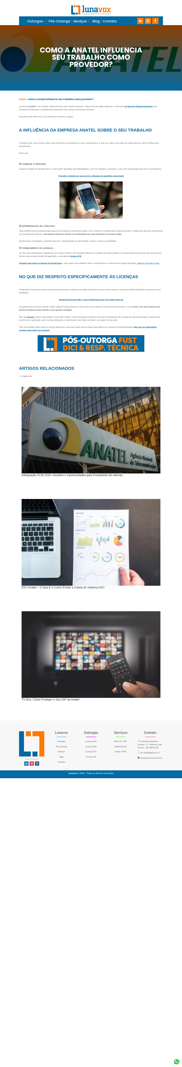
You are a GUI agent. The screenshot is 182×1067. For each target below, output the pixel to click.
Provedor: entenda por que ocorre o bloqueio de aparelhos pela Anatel (91, 176)
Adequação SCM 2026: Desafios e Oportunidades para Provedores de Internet (72, 475)
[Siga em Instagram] (148, 21)
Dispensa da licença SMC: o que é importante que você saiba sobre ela (91, 299)
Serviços (80, 21)
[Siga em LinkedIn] (140, 21)
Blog (96, 21)
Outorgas (35, 21)
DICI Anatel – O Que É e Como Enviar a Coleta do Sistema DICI (63, 587)
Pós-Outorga (59, 21)
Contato (110, 21)
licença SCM (75, 256)
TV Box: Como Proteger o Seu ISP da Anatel (50, 699)
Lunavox (30, 317)
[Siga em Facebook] (155, 21)
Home (22, 99)
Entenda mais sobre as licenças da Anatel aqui (40, 263)
